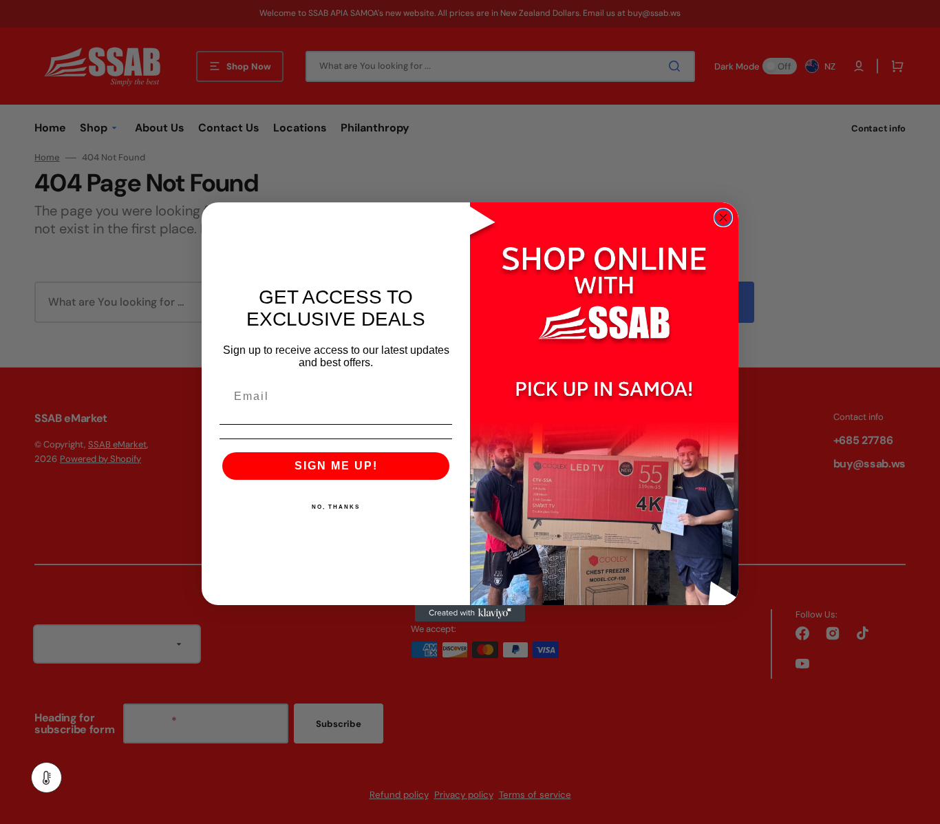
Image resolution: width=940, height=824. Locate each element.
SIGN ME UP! (336, 466)
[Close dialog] (723, 217)
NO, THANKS (336, 507)
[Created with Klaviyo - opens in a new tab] (470, 613)
